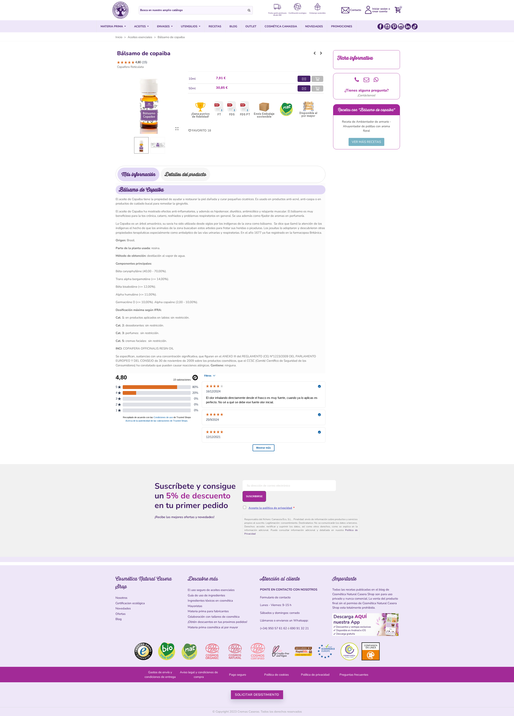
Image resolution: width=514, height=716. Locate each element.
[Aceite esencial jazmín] (321, 53)
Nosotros (121, 598)
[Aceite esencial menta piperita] (315, 53)
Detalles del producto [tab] (185, 174)
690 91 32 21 (299, 628)
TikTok (415, 26)
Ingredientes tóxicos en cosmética (210, 601)
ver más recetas (366, 142)
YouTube (387, 26)
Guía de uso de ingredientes (206, 595)
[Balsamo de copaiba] (177, 129)
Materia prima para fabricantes (208, 611)
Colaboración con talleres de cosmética (214, 617)
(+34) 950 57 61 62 (273, 628)
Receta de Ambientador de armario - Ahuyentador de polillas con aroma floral (366, 126)
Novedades (123, 608)
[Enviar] (249, 10)
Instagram (401, 26)
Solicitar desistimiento (257, 695)
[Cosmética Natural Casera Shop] (120, 10)
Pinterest (394, 26)
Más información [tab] (138, 174)
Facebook (380, 26)
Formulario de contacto (275, 597)
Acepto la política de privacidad (270, 508)
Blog (118, 619)
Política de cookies (276, 675)
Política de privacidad (315, 675)
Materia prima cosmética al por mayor (213, 627)
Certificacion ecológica (130, 603)
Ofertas (120, 614)
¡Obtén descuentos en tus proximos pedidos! (217, 622)
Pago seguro (237, 675)
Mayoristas (195, 606)
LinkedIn (408, 26)
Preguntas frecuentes (354, 675)
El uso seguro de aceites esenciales (211, 590)
